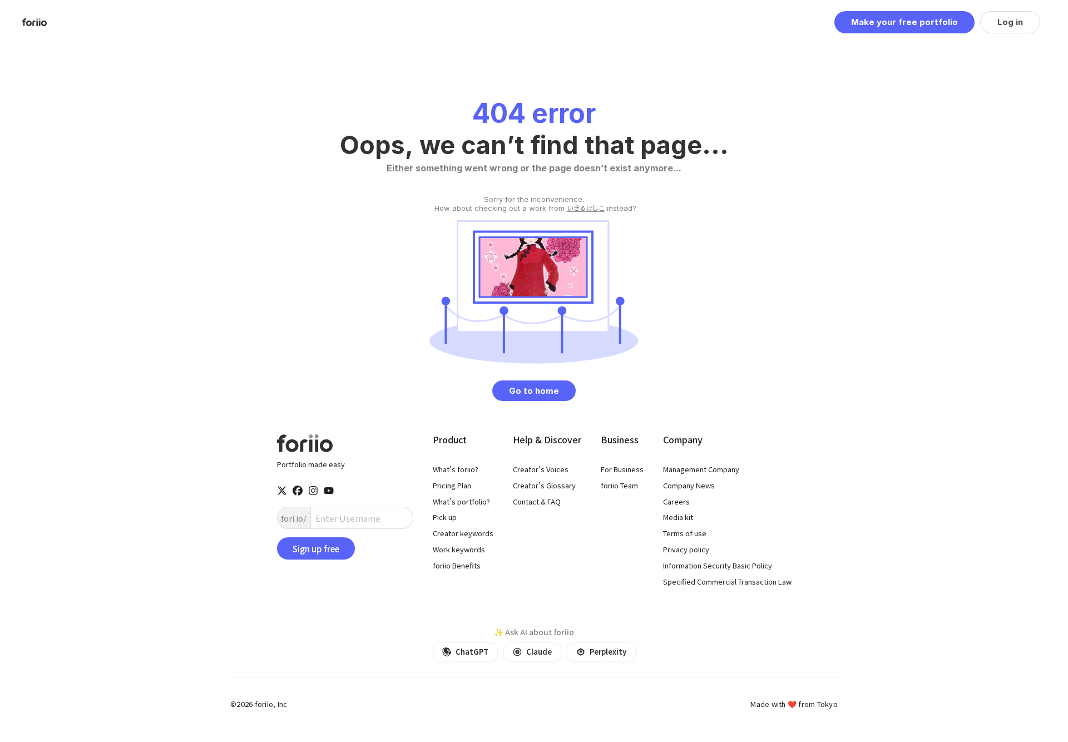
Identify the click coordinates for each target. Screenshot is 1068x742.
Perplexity (608, 651)
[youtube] (329, 491)
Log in (1010, 22)
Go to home (534, 390)
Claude (539, 651)
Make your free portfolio (904, 22)
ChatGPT (472, 651)
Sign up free (316, 549)
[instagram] (313, 491)
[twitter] (282, 491)
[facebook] (298, 491)
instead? (534, 203)
